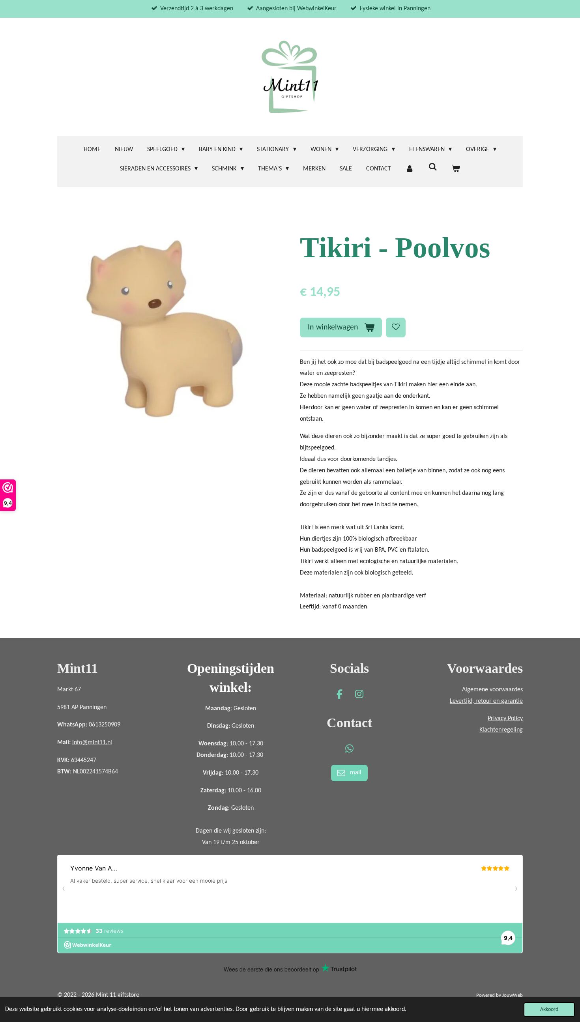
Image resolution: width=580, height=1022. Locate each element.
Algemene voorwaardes (492, 690)
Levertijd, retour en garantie (486, 701)
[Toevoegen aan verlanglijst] (396, 327)
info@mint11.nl (92, 742)
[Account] (409, 169)
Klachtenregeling (501, 730)
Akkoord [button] (549, 1010)
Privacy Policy (505, 718)
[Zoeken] (432, 167)
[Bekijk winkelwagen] (455, 169)
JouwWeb (512, 995)
